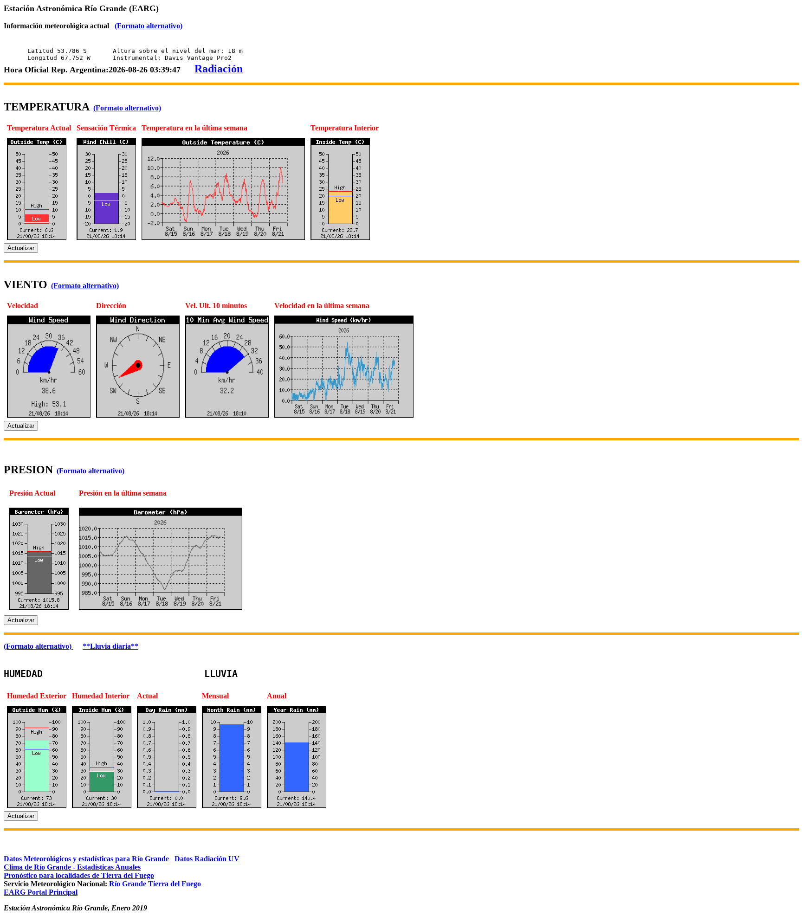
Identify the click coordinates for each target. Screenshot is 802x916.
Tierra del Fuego (174, 884)
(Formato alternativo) (148, 26)
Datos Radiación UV (207, 859)
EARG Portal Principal (41, 892)
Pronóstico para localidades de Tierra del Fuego (79, 875)
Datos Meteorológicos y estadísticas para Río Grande (86, 859)
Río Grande (127, 884)
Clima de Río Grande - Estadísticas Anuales (72, 867)
